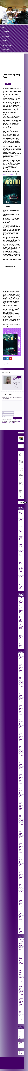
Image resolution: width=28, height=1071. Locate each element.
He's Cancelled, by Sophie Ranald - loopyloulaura (21, 608)
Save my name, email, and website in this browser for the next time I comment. (10, 418)
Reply (19, 377)
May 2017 (20, 924)
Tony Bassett (20, 641)
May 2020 (21, 822)
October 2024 (20, 671)
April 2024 (21, 686)
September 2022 (21, 743)
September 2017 (21, 914)
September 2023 (21, 709)
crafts (20, 955)
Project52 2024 (20, 1005)
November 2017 (21, 907)
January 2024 (20, 696)
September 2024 (21, 674)
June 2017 (20, 922)
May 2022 (20, 753)
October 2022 (20, 740)
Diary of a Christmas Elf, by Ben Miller (21, 546)
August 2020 (20, 816)
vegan (20, 1021)
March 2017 (20, 929)
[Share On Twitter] (7, 358)
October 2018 (20, 878)
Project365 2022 (21, 995)
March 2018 (20, 894)
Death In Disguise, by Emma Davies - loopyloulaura (21, 622)
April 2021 (20, 790)
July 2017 (20, 919)
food (20, 965)
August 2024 (20, 678)
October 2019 (20, 844)
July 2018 (20, 887)
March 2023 (20, 724)
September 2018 (21, 881)
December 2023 (20, 699)
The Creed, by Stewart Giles (21, 578)
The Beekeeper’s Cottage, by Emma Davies (21, 627)
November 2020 (21, 806)
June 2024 (21, 682)
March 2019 (20, 862)
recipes (20, 1008)
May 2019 (20, 857)
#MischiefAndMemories (21, 939)
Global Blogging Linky (20, 969)
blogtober (21, 947)
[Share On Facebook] (4, 358)
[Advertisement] (12, 64)
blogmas (20, 945)
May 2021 (20, 788)
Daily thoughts (20, 958)
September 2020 (21, 812)
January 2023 (20, 730)
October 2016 (20, 932)
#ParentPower (21, 941)
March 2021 (20, 793)
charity (20, 953)
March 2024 (20, 689)
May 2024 (20, 684)
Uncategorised (21, 1018)
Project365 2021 (21, 992)
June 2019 (20, 855)
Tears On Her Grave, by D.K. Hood (21, 553)
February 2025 (20, 658)
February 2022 (20, 762)
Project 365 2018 (20, 986)
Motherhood (21, 977)
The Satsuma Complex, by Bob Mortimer (20, 561)
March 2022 (20, 758)
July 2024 (20, 680)
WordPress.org (21, 1038)
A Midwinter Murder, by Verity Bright (21, 586)
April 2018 (20, 891)
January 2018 (20, 901)
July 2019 (20, 853)
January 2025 (20, 661)
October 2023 (20, 706)
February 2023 (20, 727)
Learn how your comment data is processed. (11, 422)
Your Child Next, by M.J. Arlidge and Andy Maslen (20, 529)
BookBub (5, 326)
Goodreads (17, 324)
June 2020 (21, 820)
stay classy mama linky (20, 1011)
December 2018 (20, 872)
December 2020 (20, 803)
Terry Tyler (5, 324)
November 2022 (21, 737)
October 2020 (20, 809)
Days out (20, 960)
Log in (20, 1029)
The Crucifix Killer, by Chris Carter (20, 513)
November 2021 (21, 771)
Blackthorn (5, 174)
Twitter (11, 324)
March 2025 (20, 655)
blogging (20, 943)
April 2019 (20, 859)
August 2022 (20, 747)
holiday (20, 972)
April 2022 (21, 755)
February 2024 (20, 693)
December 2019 (20, 837)
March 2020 (20, 827)
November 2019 (21, 840)
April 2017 (20, 926)
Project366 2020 (21, 1002)
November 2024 (21, 668)
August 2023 (20, 712)
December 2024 (20, 665)
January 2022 (20, 765)
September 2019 (21, 847)
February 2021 (20, 796)
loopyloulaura (11, 12)
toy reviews (20, 1016)
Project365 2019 (21, 989)
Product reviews (20, 982)
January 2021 (20, 799)
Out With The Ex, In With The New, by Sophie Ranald (21, 614)
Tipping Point (12, 174)
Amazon (10, 326)
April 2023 (21, 721)
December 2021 (20, 768)
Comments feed (21, 1035)
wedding (20, 1023)
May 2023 (20, 719)
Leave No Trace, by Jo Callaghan (20, 521)
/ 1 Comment (15, 363)
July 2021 (20, 784)
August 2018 (20, 885)
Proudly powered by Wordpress (19, 1069)
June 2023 (21, 717)
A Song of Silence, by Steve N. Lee (21, 601)
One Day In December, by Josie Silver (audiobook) (21, 538)
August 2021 (20, 781)
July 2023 (20, 715)
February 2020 (20, 831)
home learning (20, 975)
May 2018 (20, 889)
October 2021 (20, 775)
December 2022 (20, 734)
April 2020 (21, 824)
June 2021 (20, 786)
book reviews (10, 363)
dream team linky (21, 963)
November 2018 (21, 875)
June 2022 (21, 751)
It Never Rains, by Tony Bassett (20, 645)
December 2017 (20, 904)
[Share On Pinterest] (10, 358)
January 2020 (20, 834)
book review (8, 83)
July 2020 (20, 818)
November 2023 (21, 702)
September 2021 (21, 778)
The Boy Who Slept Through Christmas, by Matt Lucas (21, 570)
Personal (20, 979)
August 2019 (20, 850)
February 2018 (20, 897)
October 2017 (20, 910)
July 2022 (20, 749)
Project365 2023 (21, 999)
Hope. (19, 174)
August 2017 (20, 917)
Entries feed (20, 1032)
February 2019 (20, 865)
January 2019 (20, 868)
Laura (7, 81)
